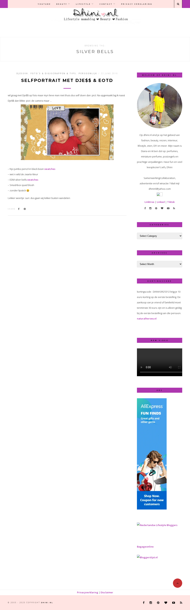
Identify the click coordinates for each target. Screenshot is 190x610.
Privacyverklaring (87, 592)
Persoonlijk (88, 73)
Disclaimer (107, 592)
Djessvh (22, 73)
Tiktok (171, 202)
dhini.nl (47, 602)
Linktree (149, 202)
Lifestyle (83, 4)
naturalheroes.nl (147, 318)
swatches (49, 169)
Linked (161, 202)
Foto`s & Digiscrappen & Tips (53, 73)
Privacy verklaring (136, 4)
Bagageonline (145, 546)
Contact (105, 4)
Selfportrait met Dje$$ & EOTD (67, 80)
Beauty (61, 4)
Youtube (44, 4)
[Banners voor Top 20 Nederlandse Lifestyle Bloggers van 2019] (157, 525)
